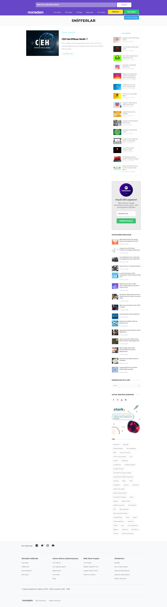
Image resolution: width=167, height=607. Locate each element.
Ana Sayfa (25, 563)
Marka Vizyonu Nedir (120, 493)
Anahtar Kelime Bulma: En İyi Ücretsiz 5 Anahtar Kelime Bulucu (130, 167)
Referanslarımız (27, 571)
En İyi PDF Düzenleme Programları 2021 (128, 149)
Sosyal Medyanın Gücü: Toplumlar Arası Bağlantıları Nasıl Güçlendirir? (129, 258)
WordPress (135, 529)
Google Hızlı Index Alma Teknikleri (128, 113)
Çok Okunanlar (126, 33)
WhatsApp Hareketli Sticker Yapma (129, 131)
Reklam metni (126, 501)
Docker (115, 460)
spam (127, 517)
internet (126, 485)
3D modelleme (131, 448)
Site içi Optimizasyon (121, 567)
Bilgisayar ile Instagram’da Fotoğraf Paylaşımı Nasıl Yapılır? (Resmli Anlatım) (129, 75)
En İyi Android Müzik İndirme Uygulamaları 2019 (130, 57)
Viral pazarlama (133, 525)
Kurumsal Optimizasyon (122, 571)
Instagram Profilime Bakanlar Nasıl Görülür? (130, 122)
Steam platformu (118, 521)
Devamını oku (68, 53)
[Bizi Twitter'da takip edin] (42, 545)
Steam (135, 517)
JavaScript (135, 485)
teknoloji (130, 521)
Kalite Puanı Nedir (119, 489)
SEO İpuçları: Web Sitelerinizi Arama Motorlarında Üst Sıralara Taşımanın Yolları (130, 296)
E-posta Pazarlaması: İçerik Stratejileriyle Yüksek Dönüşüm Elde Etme (130, 275)
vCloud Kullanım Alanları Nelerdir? (129, 314)
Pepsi (131, 497)
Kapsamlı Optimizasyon (122, 574)
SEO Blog (79, 12)
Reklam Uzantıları (119, 505)
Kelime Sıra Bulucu (90, 574)
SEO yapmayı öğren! (59, 567)
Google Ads (117, 465)
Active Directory (125, 452)
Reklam (115, 501)
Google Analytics (130, 465)
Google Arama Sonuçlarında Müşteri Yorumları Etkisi (130, 140)
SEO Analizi (68, 12)
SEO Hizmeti (57, 12)
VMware (115, 529)
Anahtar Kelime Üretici (91, 571)
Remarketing (132, 505)
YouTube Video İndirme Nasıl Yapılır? (130, 48)
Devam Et (124, 5)
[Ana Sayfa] (35, 12)
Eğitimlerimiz (57, 571)
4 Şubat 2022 (71, 32)
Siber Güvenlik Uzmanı (120, 513)
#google (126, 444)
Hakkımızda (25, 567)
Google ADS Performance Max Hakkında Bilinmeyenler (128, 368)
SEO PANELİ (131, 12)
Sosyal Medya (117, 517)
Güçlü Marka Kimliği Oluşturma (123, 477)
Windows (125, 529)
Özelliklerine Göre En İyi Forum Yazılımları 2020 (128, 85)
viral (122, 525)
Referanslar (89, 12)
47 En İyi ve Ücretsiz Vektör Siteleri (129, 95)
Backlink (117, 563)
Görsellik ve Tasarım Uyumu (122, 473)
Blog (54, 578)
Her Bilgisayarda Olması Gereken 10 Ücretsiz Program (130, 158)
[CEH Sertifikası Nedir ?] (42, 43)
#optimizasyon (118, 448)
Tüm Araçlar (87, 563)
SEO (114, 509)
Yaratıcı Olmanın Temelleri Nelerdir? (129, 266)
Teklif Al (115, 12)
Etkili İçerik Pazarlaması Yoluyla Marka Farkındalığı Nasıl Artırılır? (128, 240)
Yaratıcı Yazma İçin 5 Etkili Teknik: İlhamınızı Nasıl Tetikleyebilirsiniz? (129, 340)
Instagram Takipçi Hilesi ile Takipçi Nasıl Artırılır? (129, 104)
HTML (124, 481)
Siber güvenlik (124, 509)
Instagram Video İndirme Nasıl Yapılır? (130, 39)
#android (116, 444)
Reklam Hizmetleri (120, 578)
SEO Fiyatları (101, 12)
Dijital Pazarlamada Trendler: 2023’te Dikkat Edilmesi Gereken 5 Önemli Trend (129, 285)
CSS (131, 456)
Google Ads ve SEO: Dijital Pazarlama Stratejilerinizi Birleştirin (129, 249)
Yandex (115, 533)
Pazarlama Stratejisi (119, 497)
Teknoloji (64, 32)
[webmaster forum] (126, 419)
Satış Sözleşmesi (40, 601)
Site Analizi (56, 574)
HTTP (131, 481)
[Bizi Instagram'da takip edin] (47, 545)
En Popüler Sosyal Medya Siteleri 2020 (129, 66)
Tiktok (115, 525)
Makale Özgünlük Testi (91, 567)
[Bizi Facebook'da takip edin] (37, 545)
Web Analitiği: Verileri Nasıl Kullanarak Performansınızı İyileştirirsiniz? (127, 349)
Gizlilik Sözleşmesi (55, 601)
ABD (114, 452)
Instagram (116, 485)
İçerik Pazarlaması (127, 533)
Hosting (115, 481)
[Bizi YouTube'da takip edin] (53, 545)
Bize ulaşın (25, 574)
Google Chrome (118, 469)
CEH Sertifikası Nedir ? (75, 39)
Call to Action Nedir (119, 456)
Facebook (125, 460)
